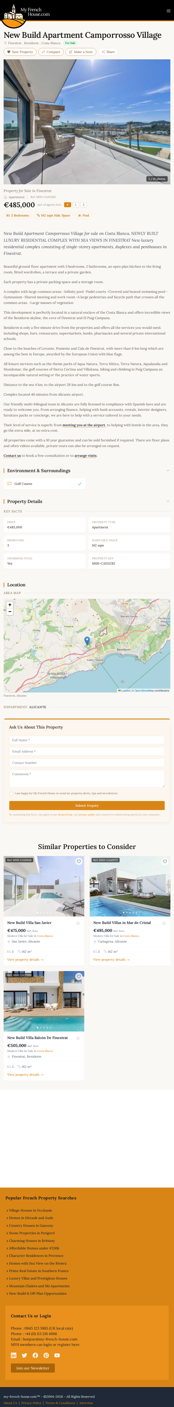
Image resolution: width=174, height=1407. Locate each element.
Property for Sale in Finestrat (28, 190)
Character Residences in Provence (36, 1255)
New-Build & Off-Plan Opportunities (38, 1293)
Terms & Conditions (60, 1403)
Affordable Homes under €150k (34, 1248)
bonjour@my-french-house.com (50, 1339)
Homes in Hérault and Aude (31, 1218)
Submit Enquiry (87, 805)
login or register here (62, 1344)
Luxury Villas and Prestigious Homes (38, 1278)
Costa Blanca (50, 43)
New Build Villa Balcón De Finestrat (37, 1037)
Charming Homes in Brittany (32, 1241)
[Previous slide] (8, 886)
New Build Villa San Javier (29, 922)
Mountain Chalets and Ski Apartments (39, 1286)
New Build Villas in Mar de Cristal (122, 922)
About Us (10, 1403)
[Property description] (78, 923)
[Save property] (78, 861)
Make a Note (83, 52)
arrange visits (86, 455)
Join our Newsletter (32, 1368)
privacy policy (87, 814)
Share (110, 52)
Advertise (86, 1403)
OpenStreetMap (144, 690)
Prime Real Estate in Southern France (39, 1271)
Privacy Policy (31, 1403)
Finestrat (14, 43)
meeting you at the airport (84, 425)
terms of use (65, 814)
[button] (87, 641)
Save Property (22, 52)
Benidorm (31, 43)
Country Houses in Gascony (31, 1225)
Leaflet (125, 690)
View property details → (25, 959)
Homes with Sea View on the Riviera (38, 1263)
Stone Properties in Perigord (32, 1233)
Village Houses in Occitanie (30, 1210)
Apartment (16, 197)
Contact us (12, 455)
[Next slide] (80, 886)
